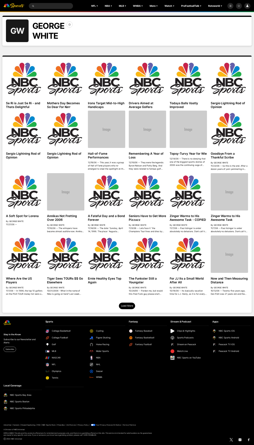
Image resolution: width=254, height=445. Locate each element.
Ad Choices (71, 425)
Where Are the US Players (19, 280)
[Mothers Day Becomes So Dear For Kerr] (65, 79)
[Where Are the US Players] (24, 254)
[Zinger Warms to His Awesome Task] (229, 191)
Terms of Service (129, 425)
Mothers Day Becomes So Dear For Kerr (63, 105)
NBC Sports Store (49, 425)
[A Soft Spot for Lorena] (24, 191)
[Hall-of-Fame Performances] (106, 129)
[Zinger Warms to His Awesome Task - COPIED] (188, 191)
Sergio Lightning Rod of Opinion (228, 105)
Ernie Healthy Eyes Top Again (104, 280)
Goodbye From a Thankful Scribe (223, 155)
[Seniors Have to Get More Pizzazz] (147, 191)
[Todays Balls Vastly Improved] (188, 79)
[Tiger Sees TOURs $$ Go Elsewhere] (65, 254)
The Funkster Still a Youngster (143, 280)
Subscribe (10, 349)
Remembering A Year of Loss (146, 155)
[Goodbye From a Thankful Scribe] (229, 129)
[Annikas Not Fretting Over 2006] (65, 191)
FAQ (38, 425)
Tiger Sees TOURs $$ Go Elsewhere (65, 280)
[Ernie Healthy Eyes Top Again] (106, 254)
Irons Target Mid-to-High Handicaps (106, 105)
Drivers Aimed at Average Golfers (141, 105)
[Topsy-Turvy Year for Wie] (188, 129)
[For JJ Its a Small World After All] (188, 254)
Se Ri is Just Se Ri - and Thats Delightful (23, 105)
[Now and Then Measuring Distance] (229, 254)
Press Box (61, 425)
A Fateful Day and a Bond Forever (106, 218)
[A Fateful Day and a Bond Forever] (106, 191)
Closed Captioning (28, 425)
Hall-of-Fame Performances (98, 155)
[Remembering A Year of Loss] (147, 129)
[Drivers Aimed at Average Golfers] (147, 79)
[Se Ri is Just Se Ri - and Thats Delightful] (24, 79)
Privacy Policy (83, 425)
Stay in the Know (12, 334)
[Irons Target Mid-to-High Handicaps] (106, 79)
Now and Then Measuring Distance (229, 280)
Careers (16, 425)
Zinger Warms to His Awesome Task (225, 218)
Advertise (7, 425)
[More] (230, 6)
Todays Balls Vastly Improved (184, 105)
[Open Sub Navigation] (97, 6)
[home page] (14, 6)
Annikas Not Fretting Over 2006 (62, 218)
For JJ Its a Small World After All (187, 280)
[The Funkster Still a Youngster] (147, 254)
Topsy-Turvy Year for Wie (188, 153)
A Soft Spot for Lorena (22, 216)
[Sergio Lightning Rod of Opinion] (229, 79)
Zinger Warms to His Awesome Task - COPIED (188, 218)
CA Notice (117, 425)
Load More (127, 305)
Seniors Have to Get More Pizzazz (147, 218)
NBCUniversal (19, 430)
